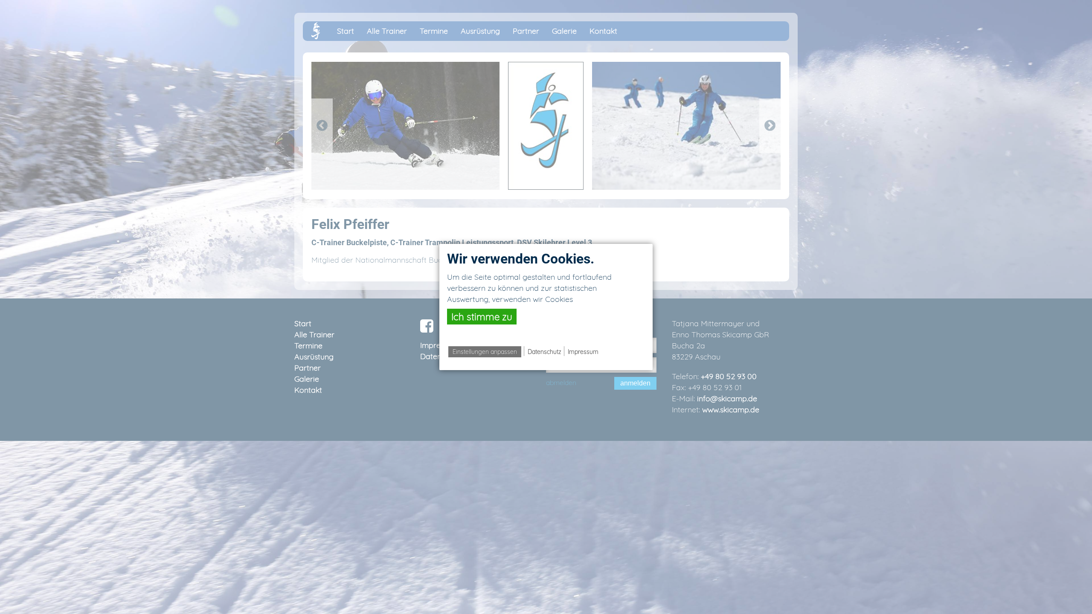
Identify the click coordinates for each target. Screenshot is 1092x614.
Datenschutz (544, 352)
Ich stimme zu (481, 316)
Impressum (583, 352)
